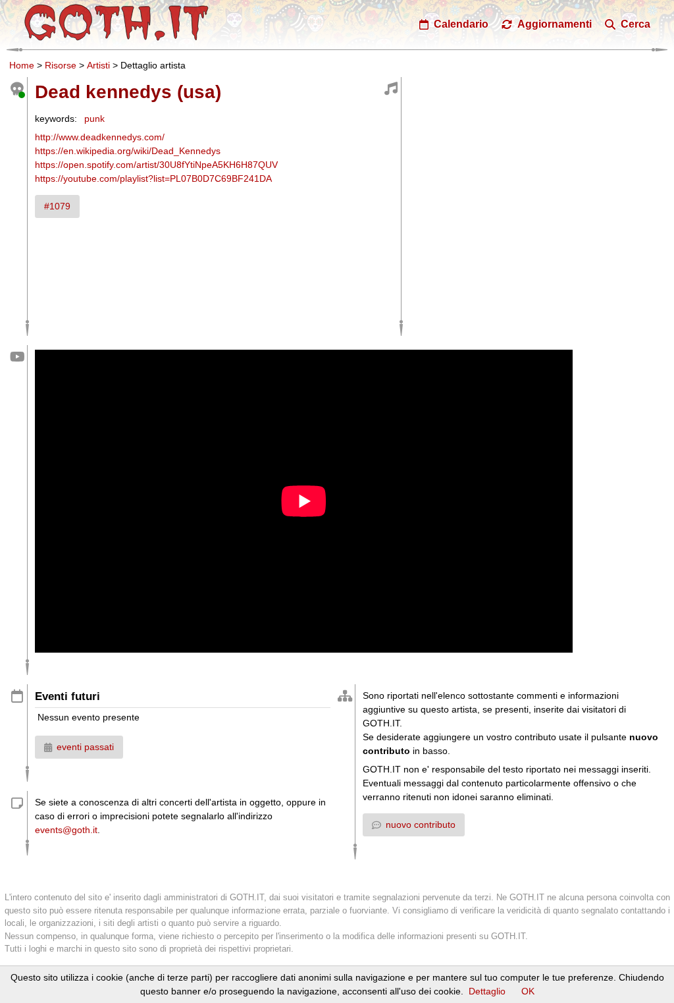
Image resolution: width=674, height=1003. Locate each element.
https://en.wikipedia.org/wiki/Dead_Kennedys (127, 151)
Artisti (98, 65)
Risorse (60, 65)
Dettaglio (487, 991)
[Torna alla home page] (116, 22)
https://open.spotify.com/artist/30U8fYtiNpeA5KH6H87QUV (156, 164)
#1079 (57, 206)
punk (94, 118)
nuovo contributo (420, 824)
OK (527, 991)
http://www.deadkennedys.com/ (100, 137)
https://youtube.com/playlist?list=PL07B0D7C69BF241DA (153, 178)
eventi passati (85, 747)
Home (21, 65)
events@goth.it (66, 830)
